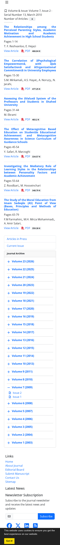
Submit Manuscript (17, 474)
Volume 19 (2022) (23, 293)
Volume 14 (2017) (23, 332)
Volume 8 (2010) (22, 379)
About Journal (14, 465)
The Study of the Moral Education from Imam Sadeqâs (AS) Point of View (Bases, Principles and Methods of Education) (30, 204)
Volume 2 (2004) (22, 435)
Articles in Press (17, 239)
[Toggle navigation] (29, 2)
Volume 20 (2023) (23, 285)
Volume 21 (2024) (23, 277)
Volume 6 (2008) (22, 403)
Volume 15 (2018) (23, 324)
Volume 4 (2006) (22, 419)
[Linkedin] (27, 526)
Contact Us (12, 478)
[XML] (44, 15)
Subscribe (46, 516)
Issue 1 (17, 397)
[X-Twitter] (18, 526)
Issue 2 (17, 393)
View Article (11, 51)
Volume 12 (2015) (23, 348)
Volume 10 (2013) (23, 364)
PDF (32, 51)
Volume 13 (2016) (23, 340)
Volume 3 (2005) (22, 427)
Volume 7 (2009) (22, 387)
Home (9, 461)
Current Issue (15, 246)
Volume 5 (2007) (22, 411)
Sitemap (10, 482)
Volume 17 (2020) (23, 308)
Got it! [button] (9, 541)
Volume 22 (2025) (23, 269)
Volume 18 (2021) (23, 301)
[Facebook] (9, 526)
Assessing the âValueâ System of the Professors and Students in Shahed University (30, 102)
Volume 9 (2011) (22, 371)
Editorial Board (14, 469)
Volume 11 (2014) (23, 356)
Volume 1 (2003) (22, 442)
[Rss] (35, 526)
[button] (39, 534)
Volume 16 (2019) (23, 316)
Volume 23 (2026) (23, 261)
